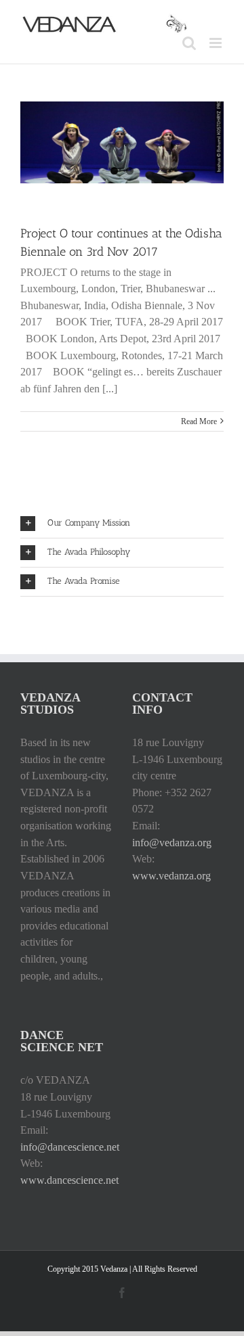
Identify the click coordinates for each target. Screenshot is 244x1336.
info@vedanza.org (171, 842)
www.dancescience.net (69, 1180)
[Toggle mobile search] (189, 43)
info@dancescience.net (69, 1147)
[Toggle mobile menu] (216, 43)
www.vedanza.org (171, 875)
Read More (199, 421)
